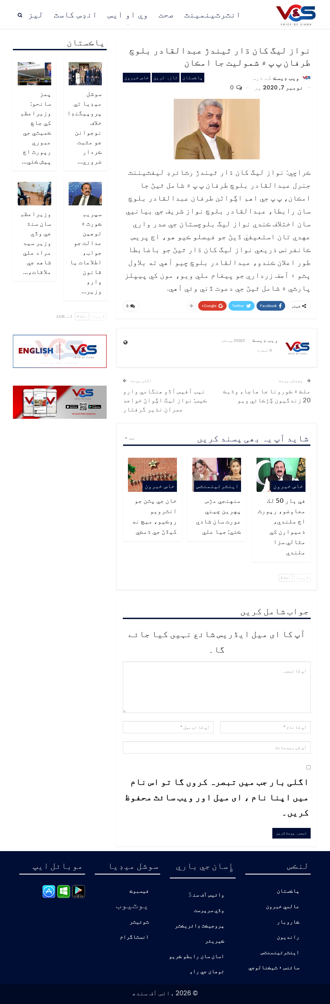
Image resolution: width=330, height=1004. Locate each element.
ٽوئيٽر (139, 922)
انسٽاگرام (134, 937)
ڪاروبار (288, 922)
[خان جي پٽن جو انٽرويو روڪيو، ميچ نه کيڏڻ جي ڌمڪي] (152, 475)
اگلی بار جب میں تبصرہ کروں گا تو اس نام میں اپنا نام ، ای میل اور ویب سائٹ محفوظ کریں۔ (217, 796)
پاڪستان (192, 77)
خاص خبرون (136, 77)
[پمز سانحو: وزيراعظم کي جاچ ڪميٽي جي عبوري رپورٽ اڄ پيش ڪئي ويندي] (34, 73)
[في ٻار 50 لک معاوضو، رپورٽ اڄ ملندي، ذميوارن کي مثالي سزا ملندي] (281, 475)
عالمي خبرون (282, 906)
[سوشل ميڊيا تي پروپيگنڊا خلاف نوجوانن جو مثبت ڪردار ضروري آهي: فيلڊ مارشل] (85, 73)
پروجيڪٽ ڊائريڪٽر (199, 926)
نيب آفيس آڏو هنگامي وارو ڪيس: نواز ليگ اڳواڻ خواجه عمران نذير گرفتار (165, 400)
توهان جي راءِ (206, 971)
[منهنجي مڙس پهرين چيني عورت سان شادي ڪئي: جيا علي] (216, 475)
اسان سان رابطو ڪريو (196, 956)
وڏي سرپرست (209, 910)
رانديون (288, 937)
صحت (166, 14)
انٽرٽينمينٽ (212, 14)
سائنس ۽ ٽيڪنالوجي (273, 968)
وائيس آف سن (208, 895)
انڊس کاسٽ (75, 14)
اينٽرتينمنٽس (217, 486)
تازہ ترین (165, 77)
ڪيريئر (214, 941)
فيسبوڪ (139, 891)
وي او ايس (128, 14)
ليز (36, 14)
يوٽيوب (132, 904)
